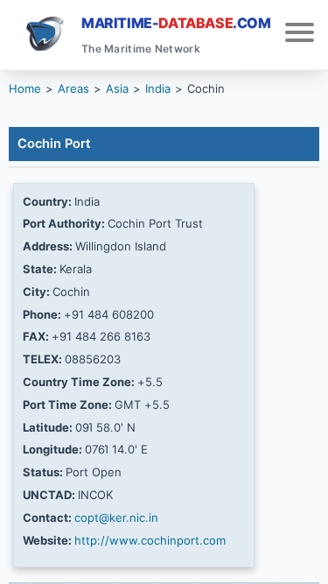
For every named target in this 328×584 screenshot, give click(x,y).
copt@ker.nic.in (116, 517)
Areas (73, 88)
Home (25, 88)
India (158, 88)
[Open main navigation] (299, 34)
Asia (117, 88)
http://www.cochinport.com (150, 540)
